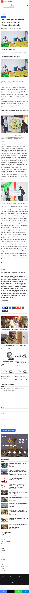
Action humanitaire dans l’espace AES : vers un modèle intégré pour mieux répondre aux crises (18, 526)
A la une (7, 14)
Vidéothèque (3, 570)
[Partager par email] (3, 311)
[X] (6, 308)
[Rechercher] (27, 6)
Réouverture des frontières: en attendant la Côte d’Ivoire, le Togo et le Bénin (21, 378)
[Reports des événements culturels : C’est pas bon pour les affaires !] (21, 356)
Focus (2, 557)
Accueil (3, 14)
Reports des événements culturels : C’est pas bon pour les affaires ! (20, 362)
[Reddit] (19, 308)
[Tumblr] (13, 308)
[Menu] (1, 6)
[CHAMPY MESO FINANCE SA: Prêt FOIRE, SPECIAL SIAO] (4, 480)
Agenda (2, 536)
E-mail (3, 413)
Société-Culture (4, 566)
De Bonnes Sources (5, 545)
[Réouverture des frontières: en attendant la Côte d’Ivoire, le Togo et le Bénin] (21, 371)
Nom (2, 407)
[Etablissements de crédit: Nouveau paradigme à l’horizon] (7, 356)
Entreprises (3, 552)
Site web (3, 419)
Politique (3, 559)
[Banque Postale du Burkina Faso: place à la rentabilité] (4, 499)
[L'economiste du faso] (8, 6)
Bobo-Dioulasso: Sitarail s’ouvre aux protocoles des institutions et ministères (17, 465)
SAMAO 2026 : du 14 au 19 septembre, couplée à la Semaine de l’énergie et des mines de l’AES (18, 492)
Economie (3, 550)
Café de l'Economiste (5, 541)
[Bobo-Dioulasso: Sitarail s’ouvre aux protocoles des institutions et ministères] (4, 465)
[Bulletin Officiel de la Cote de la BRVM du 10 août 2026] (4, 520)
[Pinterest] (16, 308)
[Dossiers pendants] (7, 371)
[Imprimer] (6, 311)
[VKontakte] (23, 308)
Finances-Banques (5, 555)
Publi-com (3, 561)
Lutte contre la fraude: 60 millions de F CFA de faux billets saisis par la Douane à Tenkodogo (18, 505)
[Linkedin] (10, 308)
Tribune (2, 568)
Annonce (3, 539)
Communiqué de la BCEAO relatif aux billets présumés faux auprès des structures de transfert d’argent (17, 486)
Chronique (3, 543)
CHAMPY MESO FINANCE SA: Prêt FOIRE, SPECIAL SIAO (15, 1)
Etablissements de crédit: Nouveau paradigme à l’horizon (7, 363)
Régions (2, 564)
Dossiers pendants (5, 376)
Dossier (2, 548)
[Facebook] (3, 308)
